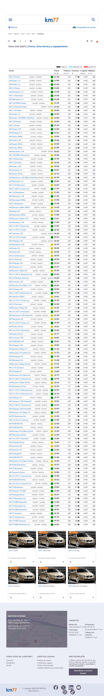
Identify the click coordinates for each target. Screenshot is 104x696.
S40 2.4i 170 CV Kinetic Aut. (19, 300)
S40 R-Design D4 (15, 371)
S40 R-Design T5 (15, 398)
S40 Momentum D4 (16, 319)
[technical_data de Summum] (33, 597)
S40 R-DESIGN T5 (16, 457)
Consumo (75, 71)
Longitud (83, 72)
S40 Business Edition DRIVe (19, 207)
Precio (56, 72)
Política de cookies (44, 660)
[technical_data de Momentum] (63, 561)
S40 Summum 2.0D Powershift (20, 401)
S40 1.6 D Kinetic (15, 110)
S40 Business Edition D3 (18, 271)
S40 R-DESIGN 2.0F (16, 341)
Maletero (91, 72)
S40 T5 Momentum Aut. (17, 498)
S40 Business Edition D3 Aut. (20, 364)
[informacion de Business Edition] (40, 597)
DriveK (8, 665)
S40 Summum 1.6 (15, 170)
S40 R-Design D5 (15, 454)
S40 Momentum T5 (16, 356)
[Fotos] (15, 41)
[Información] (9, 41)
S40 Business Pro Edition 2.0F (20, 285)
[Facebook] (56, 687)
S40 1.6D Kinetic (15, 122)
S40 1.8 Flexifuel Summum (19, 278)
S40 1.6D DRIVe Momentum (19, 155)
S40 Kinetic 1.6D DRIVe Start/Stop (21, 118)
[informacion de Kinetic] (10, 561)
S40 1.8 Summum (15, 259)
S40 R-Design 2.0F (16, 263)
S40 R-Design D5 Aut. (17, 495)
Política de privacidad (45, 665)
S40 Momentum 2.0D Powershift (21, 315)
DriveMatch (10, 663)
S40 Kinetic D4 (14, 248)
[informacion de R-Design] (70, 561)
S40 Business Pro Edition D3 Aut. (21, 431)
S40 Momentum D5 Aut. (17, 435)
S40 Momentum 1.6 (16, 92)
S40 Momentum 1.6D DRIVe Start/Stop (23, 178)
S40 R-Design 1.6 (15, 133)
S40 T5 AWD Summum (17, 521)
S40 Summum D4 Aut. (17, 472)
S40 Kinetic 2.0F (15, 129)
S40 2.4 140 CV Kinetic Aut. (19, 189)
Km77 (51, 19)
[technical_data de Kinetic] (33, 561)
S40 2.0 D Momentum (17, 256)
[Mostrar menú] (10, 20)
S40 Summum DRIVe (16, 297)
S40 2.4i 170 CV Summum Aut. (20, 476)
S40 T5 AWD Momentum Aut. (19, 525)
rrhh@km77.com (91, 637)
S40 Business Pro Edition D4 (19, 375)
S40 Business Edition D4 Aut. (20, 383)
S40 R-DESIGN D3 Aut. (17, 465)
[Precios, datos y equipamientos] (20, 41)
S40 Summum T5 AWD (17, 491)
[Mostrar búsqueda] (93, 19)
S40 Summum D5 (15, 446)
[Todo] (31, 41)
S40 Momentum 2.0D (16, 245)
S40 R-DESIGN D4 (16, 427)
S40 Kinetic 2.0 (14, 114)
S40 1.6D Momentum (16, 193)
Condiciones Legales (44, 663)
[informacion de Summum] (10, 597)
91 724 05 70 (24, 626)
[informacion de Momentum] (40, 561)
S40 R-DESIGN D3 (16, 424)
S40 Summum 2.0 (15, 267)
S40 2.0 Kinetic (14, 125)
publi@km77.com (75, 635)
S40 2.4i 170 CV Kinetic (17, 230)
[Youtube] (78, 687)
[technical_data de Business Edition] (63, 597)
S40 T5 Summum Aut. (17, 517)
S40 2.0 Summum (15, 304)
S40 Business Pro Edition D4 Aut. (21, 461)
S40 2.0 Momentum (16, 204)
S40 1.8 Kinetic (14, 88)
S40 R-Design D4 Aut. (17, 442)
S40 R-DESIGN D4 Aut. (17, 480)
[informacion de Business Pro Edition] (70, 597)
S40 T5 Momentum (16, 469)
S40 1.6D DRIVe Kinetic (17, 103)
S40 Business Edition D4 (18, 308)
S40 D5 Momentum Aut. (17, 416)
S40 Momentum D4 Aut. (17, 386)
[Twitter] (63, 687)
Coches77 (10, 660)
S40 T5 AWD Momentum (18, 502)
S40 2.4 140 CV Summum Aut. (20, 379)
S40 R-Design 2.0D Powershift (20, 409)
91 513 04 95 (21, 628)
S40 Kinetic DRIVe (15, 137)
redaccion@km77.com (77, 627)
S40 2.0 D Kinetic (15, 163)
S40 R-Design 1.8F (16, 241)
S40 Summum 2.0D (16, 338)
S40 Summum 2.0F (16, 282)
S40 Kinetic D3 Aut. (16, 174)
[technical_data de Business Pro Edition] (93, 597)
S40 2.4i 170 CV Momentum (19, 312)
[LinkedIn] (71, 687)
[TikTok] (72, 691)
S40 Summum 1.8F (16, 234)
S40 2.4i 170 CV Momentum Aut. (21, 390)
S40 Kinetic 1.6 (14, 81)
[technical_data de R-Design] (93, 561)
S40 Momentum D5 (16, 360)
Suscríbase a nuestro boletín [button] (83, 672)
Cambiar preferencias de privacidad (50, 668)
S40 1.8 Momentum (16, 159)
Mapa (28, 623)
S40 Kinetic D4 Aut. (16, 327)
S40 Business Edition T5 (18, 349)
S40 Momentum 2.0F (16, 196)
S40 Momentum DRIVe (17, 200)
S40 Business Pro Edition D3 (19, 353)
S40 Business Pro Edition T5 (19, 413)
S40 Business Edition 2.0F (18, 219)
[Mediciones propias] (25, 41)
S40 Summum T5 (15, 450)
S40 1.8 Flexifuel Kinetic (18, 107)
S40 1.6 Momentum (16, 96)
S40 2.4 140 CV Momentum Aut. (21, 274)
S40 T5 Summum (15, 513)
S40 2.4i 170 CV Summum (18, 420)
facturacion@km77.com (93, 629)
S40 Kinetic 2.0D (15, 166)
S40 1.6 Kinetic (14, 77)
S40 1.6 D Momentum (17, 185)
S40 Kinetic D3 (14, 211)
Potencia (67, 72)
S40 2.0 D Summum (16, 368)
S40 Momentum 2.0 (16, 181)
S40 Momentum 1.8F (16, 152)
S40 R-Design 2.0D (16, 345)
